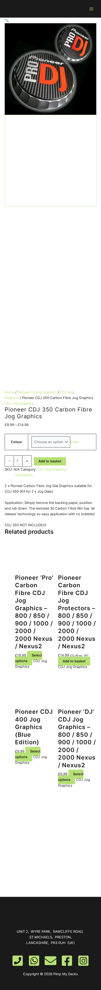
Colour (16, 442)
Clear (74, 442)
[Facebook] (67, 960)
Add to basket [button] (74, 661)
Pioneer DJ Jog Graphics (37, 392)
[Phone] (17, 960)
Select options (28, 658)
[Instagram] (83, 960)
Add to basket (50, 461)
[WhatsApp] (34, 960)
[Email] (50, 960)
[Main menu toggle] (91, 9)
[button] (50, 20)
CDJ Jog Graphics (19, 403)
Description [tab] (24, 475)
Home (9, 392)
